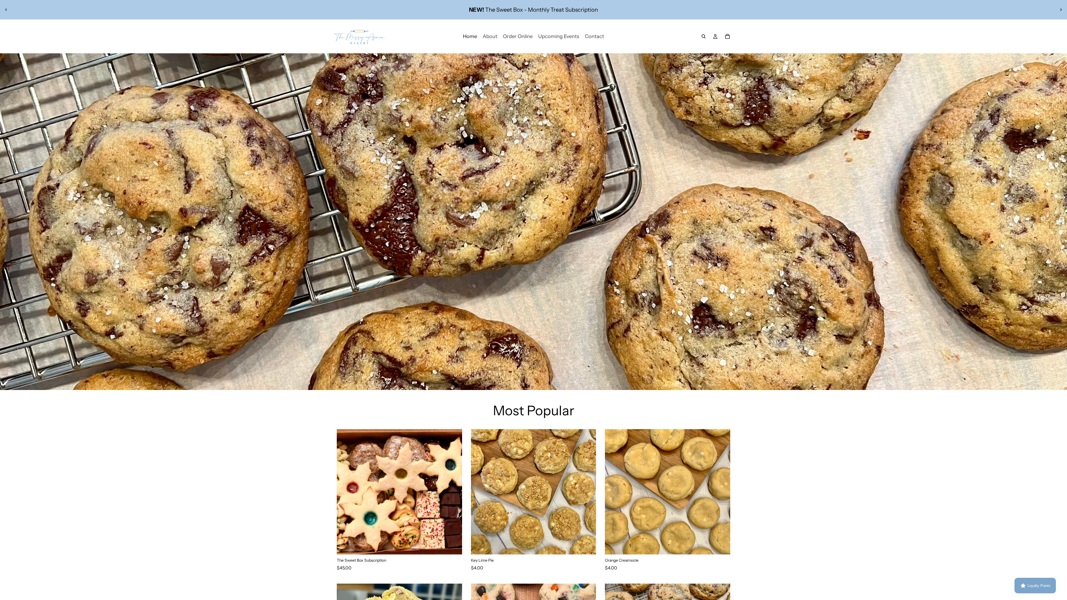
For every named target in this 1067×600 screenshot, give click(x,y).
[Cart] (727, 36)
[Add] (453, 546)
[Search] (703, 36)
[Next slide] (1061, 10)
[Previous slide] (6, 10)
